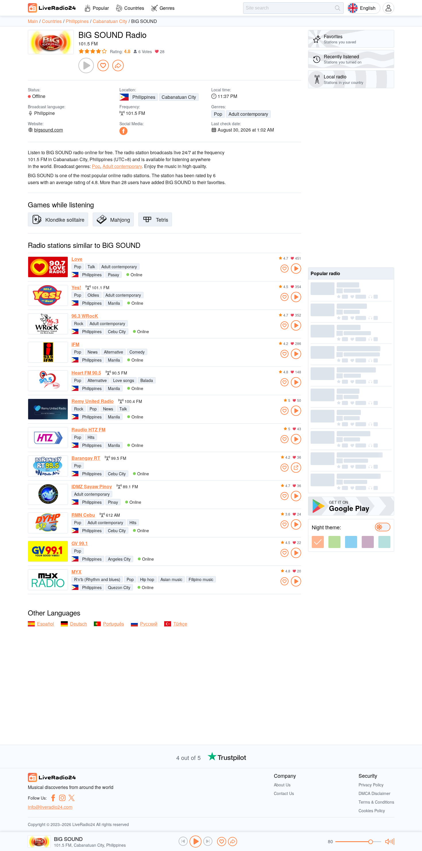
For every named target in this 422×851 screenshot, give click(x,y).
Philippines (143, 97)
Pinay (113, 502)
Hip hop (147, 579)
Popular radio (325, 273)
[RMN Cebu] (48, 522)
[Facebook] (123, 131)
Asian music (171, 579)
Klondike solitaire (64, 219)
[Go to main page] (52, 7)
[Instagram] (62, 797)
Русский (148, 623)
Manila (114, 303)
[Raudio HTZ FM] (48, 437)
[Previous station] (183, 841)
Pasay (113, 274)
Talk (91, 266)
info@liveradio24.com (50, 807)
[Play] (86, 65)
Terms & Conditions (376, 802)
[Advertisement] (351, 178)
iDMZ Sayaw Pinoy (91, 486)
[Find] (337, 8)
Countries (134, 8)
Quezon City (119, 587)
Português (113, 623)
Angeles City (119, 559)
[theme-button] (318, 542)
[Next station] (207, 841)
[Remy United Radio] (48, 409)
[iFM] (48, 352)
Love (76, 259)
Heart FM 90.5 (86, 372)
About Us (282, 785)
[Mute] (389, 841)
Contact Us (284, 793)
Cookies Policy (372, 810)
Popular (101, 8)
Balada (146, 380)
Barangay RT (85, 458)
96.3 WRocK (84, 316)
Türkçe (180, 623)
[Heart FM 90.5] (48, 380)
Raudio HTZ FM (88, 429)
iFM (75, 344)
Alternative (113, 352)
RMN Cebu (83, 515)
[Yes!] (48, 295)
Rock (78, 323)
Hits (91, 437)
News (93, 352)
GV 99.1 (79, 543)
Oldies (93, 295)
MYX (76, 571)
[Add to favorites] (103, 65)
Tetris (162, 219)
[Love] (48, 266)
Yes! (76, 287)
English (367, 8)
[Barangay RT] (48, 466)
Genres (167, 8)
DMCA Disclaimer (374, 793)
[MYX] (48, 579)
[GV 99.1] (48, 551)
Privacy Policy (371, 785)
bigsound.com (48, 130)
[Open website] (296, 467)
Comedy (137, 352)
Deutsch (78, 623)
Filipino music (201, 579)
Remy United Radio (92, 401)
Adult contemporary (248, 114)
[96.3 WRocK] (48, 323)
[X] (71, 797)
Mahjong (120, 219)
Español (45, 623)
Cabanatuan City (179, 97)
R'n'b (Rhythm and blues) (97, 579)
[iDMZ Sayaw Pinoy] (48, 494)
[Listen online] (296, 268)
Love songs (123, 380)
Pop (218, 114)
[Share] (118, 65)
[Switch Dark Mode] (382, 527)
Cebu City (117, 331)
